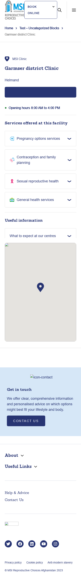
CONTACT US (26, 421)
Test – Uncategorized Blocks (39, 28)
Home (9, 28)
